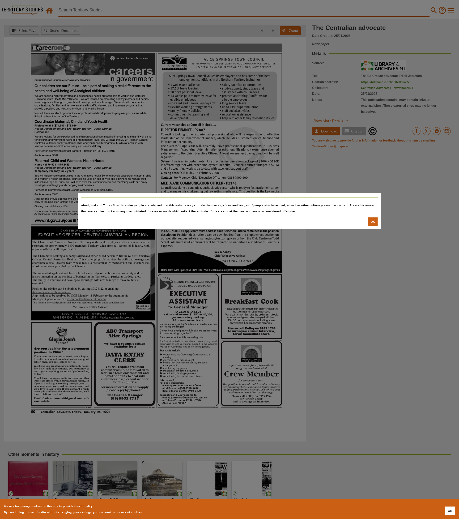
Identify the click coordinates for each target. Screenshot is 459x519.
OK (373, 221)
